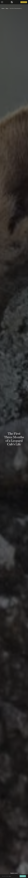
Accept (23, 876)
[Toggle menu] (2, 2)
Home (3, 8)
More (10, 876)
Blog (7, 8)
